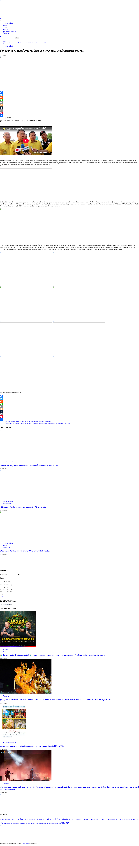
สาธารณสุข (9, 823)
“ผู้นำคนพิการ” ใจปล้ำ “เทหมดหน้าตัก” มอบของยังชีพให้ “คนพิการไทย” (23, 507)
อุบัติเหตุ (42, 823)
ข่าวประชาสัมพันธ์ (37, 819)
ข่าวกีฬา (5, 27)
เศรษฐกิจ (49, 823)
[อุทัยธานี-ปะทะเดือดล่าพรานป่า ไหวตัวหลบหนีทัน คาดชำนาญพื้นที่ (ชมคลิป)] (26, 540)
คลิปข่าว (5, 25)
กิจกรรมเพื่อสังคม (8, 501)
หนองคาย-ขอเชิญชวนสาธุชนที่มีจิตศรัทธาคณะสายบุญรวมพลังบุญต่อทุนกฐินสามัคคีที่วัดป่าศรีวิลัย (32, 746)
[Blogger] (69, 105)
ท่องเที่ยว (5, 29)
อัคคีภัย (29, 823)
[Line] (69, 100)
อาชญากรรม (7, 547)
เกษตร (45, 823)
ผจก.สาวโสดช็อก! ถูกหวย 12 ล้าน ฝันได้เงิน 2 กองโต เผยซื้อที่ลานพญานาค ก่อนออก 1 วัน (29, 465)
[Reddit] (69, 97)
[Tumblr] (69, 107)
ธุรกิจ (4, 651)
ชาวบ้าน (72, 820)
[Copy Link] (69, 110)
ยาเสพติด (111, 819)
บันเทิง (88, 819)
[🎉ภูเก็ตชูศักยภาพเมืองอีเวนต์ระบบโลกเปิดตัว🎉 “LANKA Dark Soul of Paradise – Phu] (18, 646)
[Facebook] (69, 92)
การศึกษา (3, 819)
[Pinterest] (69, 113)
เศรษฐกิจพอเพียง (55, 823)
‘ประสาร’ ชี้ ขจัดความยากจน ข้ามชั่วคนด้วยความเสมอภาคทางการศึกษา (28, 421)
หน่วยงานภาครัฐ (20, 823)
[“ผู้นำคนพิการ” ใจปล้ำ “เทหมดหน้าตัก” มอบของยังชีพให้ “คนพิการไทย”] (26, 498)
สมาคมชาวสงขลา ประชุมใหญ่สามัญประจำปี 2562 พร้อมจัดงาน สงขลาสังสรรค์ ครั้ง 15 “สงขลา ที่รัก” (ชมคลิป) (37, 423)
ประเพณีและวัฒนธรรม (9, 31)
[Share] (69, 115)
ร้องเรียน (116, 819)
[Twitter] (69, 95)
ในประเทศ (6, 33)
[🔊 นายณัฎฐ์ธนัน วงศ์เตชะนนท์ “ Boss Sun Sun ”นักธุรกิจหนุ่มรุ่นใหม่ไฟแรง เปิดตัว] (25, 780)
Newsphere (26, 843)
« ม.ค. (1, 596)
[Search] (0, 36)
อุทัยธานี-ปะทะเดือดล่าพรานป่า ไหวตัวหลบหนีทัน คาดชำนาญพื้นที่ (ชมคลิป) (25, 551)
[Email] (69, 102)
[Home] (0, 18)
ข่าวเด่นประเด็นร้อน (8, 23)
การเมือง (8, 819)
